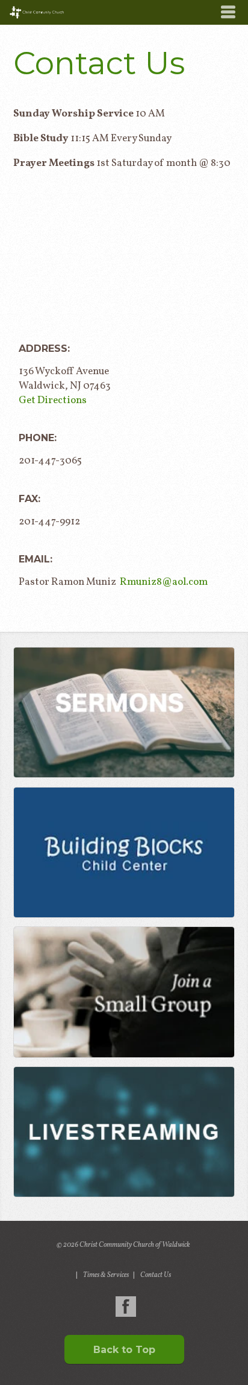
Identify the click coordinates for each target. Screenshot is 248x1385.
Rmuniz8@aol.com (164, 582)
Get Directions (53, 400)
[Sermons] (123, 712)
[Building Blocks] (123, 852)
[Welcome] (123, 1131)
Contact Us (155, 1275)
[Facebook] (126, 1306)
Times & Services (106, 1275)
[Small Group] (123, 991)
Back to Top (124, 1349)
